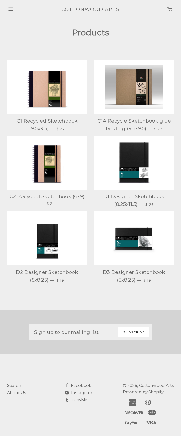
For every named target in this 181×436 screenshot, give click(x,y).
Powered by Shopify (143, 391)
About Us (16, 392)
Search (14, 385)
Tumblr (78, 400)
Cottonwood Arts (91, 9)
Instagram (81, 392)
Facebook (80, 385)
